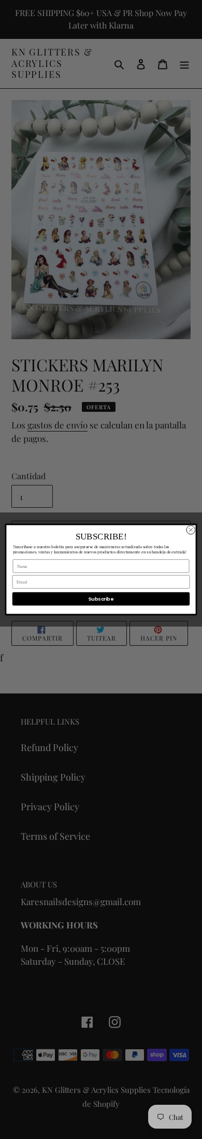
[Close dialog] (190, 529)
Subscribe (101, 598)
